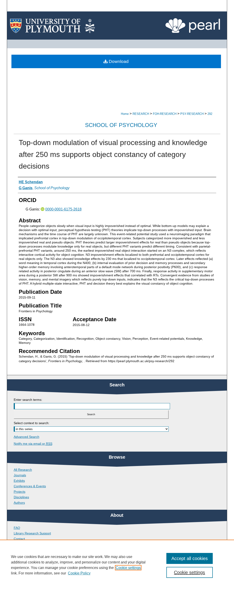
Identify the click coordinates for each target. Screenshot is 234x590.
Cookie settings (128, 568)
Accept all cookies (189, 558)
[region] (117, 565)
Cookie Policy (79, 573)
